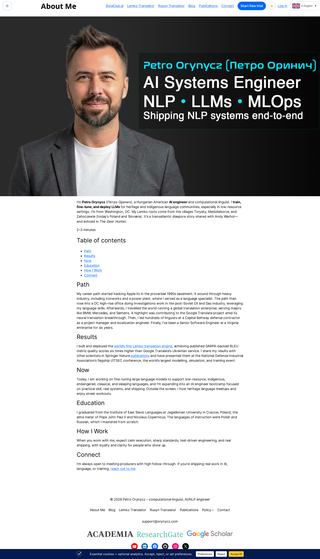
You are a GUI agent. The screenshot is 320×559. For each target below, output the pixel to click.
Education (92, 265)
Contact (227, 6)
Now (87, 261)
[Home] (7, 6)
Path (87, 251)
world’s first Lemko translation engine (143, 346)
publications (140, 356)
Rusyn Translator (171, 6)
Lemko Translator (140, 6)
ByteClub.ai (115, 6)
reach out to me (123, 469)
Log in (282, 6)
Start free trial (252, 6)
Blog (191, 6)
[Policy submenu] (213, 510)
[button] (304, 5)
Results (89, 256)
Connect (90, 275)
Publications (208, 6)
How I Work (93, 270)
